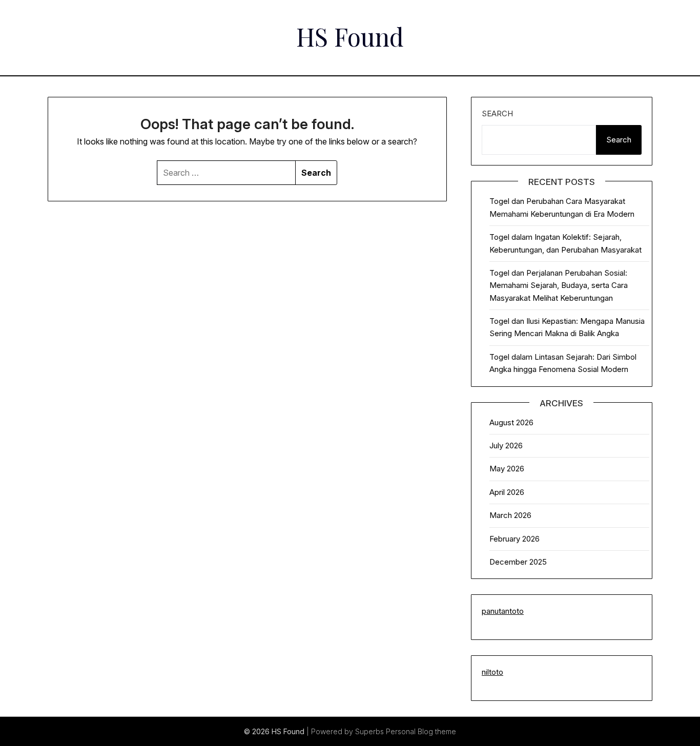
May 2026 (506, 468)
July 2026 (506, 445)
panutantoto (503, 611)
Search (497, 113)
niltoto (492, 672)
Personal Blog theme (421, 731)
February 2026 (514, 539)
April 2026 (506, 492)
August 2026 (511, 422)
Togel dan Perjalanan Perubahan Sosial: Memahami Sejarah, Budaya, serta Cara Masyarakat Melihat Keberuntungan (558, 285)
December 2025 (518, 562)
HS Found (350, 36)
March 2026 (510, 515)
